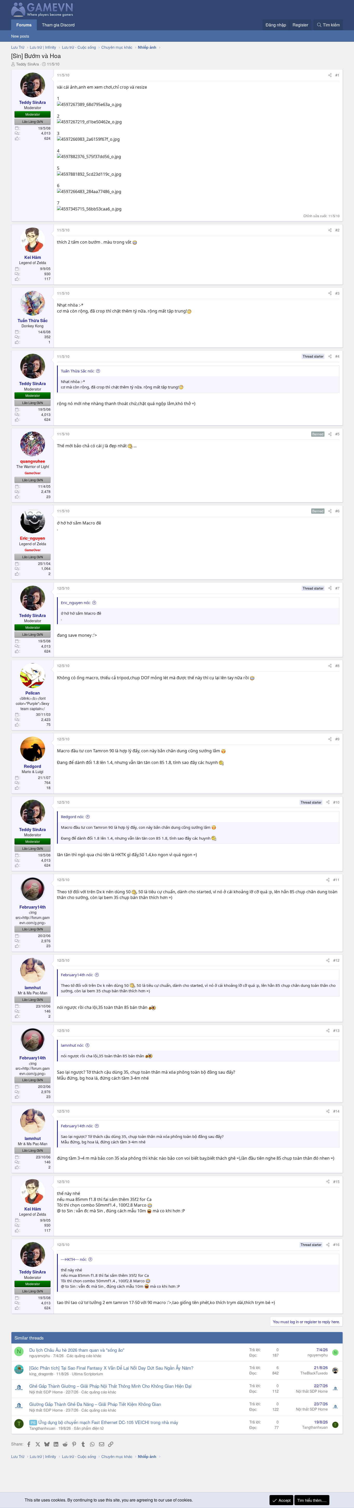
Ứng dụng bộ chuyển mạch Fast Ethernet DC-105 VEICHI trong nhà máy (108, 1422)
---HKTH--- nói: (74, 1259)
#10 (336, 802)
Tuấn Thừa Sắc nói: (77, 370)
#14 (336, 1111)
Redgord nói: (72, 816)
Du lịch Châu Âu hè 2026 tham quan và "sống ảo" (76, 1350)
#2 (337, 229)
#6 (337, 510)
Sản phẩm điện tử (89, 1428)
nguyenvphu (39, 1355)
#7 (337, 588)
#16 (336, 1244)
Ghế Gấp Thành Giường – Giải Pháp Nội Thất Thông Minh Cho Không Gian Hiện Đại (110, 1386)
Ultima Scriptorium (87, 1373)
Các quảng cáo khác (84, 1355)
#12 (336, 960)
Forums (24, 25)
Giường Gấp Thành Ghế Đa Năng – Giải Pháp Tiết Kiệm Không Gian (95, 1404)
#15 (336, 1181)
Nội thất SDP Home (46, 1391)
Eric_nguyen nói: (75, 602)
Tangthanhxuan (42, 1428)
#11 (336, 879)
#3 (337, 293)
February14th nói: (77, 974)
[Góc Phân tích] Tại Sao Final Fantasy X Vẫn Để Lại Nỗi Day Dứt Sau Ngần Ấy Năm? (111, 1367)
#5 (337, 433)
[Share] (330, 75)
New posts (20, 36)
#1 (337, 74)
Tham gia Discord (58, 25)
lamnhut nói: (72, 1045)
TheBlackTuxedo (314, 1373)
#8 (337, 665)
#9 (337, 738)
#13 (336, 1030)
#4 (337, 356)
